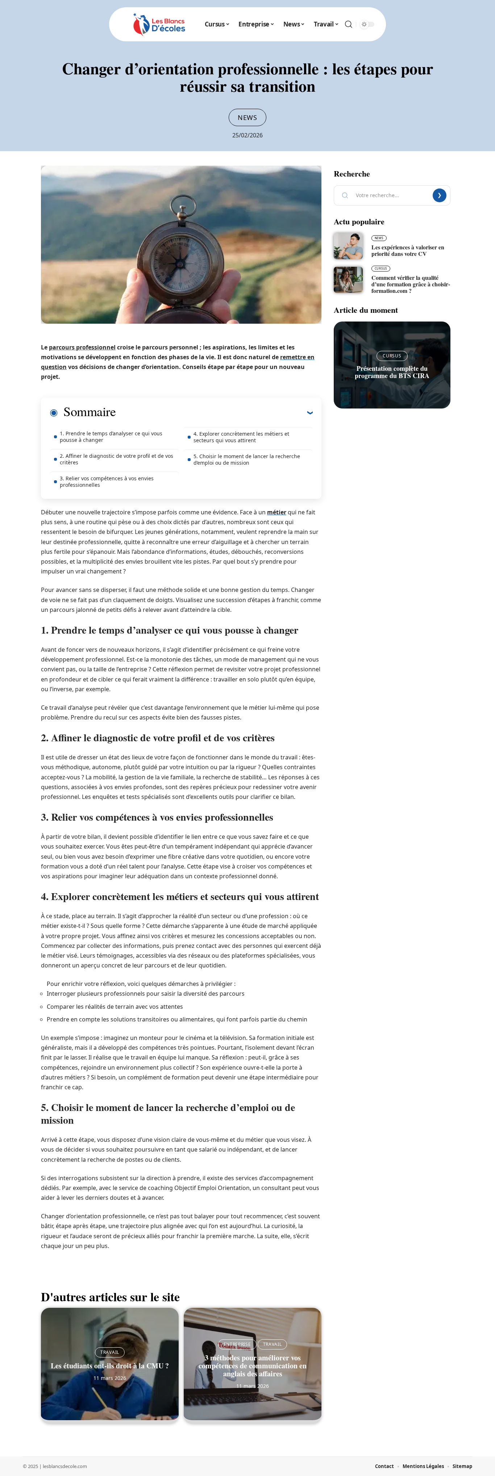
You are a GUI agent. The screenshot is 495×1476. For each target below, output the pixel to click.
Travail (109, 1352)
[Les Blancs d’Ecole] (159, 24)
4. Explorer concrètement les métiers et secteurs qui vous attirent (241, 437)
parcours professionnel (82, 347)
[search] (348, 24)
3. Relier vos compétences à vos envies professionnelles (107, 481)
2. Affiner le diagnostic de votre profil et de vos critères (116, 459)
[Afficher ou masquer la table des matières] (214, 412)
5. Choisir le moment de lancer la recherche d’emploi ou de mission (247, 459)
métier (276, 512)
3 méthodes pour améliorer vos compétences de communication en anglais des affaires (253, 1365)
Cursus (381, 268)
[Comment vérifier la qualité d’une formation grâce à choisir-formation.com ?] (348, 280)
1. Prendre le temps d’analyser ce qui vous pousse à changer (111, 436)
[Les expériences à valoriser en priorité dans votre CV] (348, 246)
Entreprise (237, 1344)
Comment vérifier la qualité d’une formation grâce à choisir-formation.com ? (410, 284)
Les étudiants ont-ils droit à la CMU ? (110, 1365)
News (247, 117)
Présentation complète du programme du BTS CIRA (392, 372)
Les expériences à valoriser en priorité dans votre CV (407, 250)
